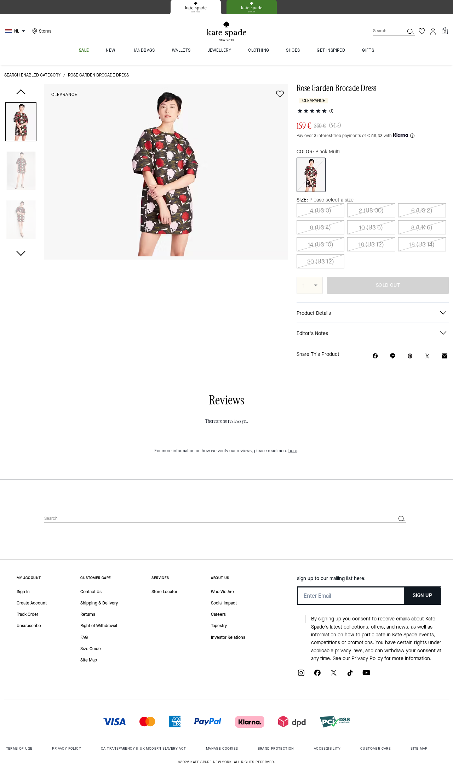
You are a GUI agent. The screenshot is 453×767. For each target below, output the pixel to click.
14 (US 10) (320, 244)
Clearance (64, 94)
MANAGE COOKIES (222, 748)
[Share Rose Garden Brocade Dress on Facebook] (375, 356)
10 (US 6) (371, 227)
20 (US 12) (320, 261)
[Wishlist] (422, 31)
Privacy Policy (367, 658)
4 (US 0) (320, 210)
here (292, 451)
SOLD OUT (388, 285)
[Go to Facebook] (317, 675)
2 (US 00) (371, 210)
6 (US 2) (421, 210)
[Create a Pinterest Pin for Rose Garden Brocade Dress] (410, 356)
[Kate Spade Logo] (226, 31)
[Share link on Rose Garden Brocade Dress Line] (392, 356)
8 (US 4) (320, 227)
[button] (21, 123)
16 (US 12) (371, 244)
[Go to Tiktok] (350, 675)
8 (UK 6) (421, 227)
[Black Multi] (311, 175)
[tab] (196, 7)
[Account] (433, 31)
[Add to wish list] (280, 94)
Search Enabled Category (32, 75)
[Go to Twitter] (333, 675)
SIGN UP (422, 595)
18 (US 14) (422, 244)
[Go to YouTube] (366, 675)
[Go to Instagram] (301, 675)
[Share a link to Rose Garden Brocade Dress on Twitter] (427, 356)
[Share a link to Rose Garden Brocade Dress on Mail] (444, 356)
